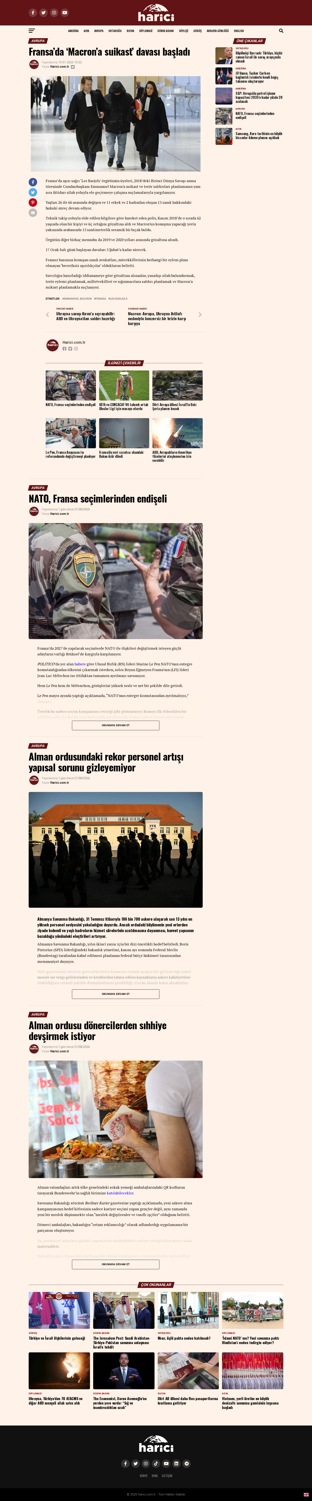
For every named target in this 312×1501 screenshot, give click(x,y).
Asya (86, 30)
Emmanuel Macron (78, 298)
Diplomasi (145, 30)
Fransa (101, 298)
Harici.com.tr (59, 66)
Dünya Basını (165, 30)
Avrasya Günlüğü (218, 30)
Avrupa (98, 30)
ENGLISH (239, 30)
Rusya (130, 30)
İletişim (167, 1475)
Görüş (197, 30)
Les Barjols (118, 298)
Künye (144, 1475)
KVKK (155, 1475)
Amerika (73, 30)
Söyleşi (183, 30)
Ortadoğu (115, 30)
